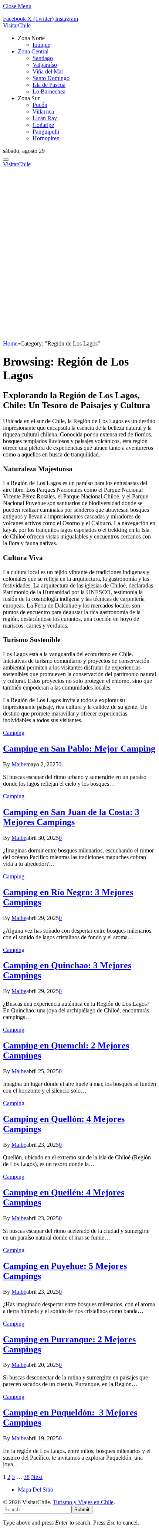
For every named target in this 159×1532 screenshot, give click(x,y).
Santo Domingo (51, 78)
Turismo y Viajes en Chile (83, 1502)
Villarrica (43, 111)
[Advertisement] (79, 257)
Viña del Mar (48, 71)
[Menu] (6, 159)
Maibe (18, 764)
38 (27, 1477)
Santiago (43, 58)
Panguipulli (46, 131)
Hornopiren (46, 138)
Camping (13, 733)
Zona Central (33, 51)
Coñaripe (43, 125)
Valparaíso (45, 65)
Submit (81, 1509)
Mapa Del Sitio (35, 1489)
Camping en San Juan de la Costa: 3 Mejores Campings (71, 817)
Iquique (41, 45)
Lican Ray (45, 118)
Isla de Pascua (49, 85)
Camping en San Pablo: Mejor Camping (79, 748)
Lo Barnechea (49, 91)
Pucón (40, 105)
